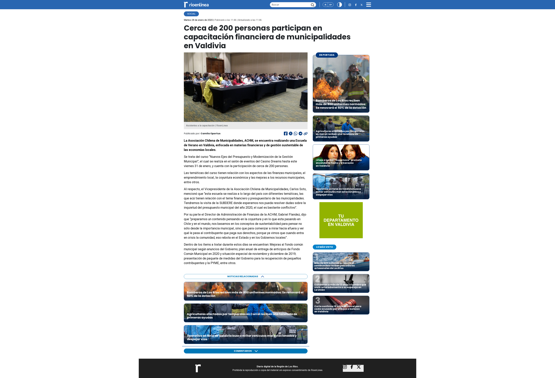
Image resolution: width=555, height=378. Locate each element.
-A (325, 4)
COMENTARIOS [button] (243, 351)
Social (191, 13)
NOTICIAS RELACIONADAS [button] (242, 276)
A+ (330, 4)
